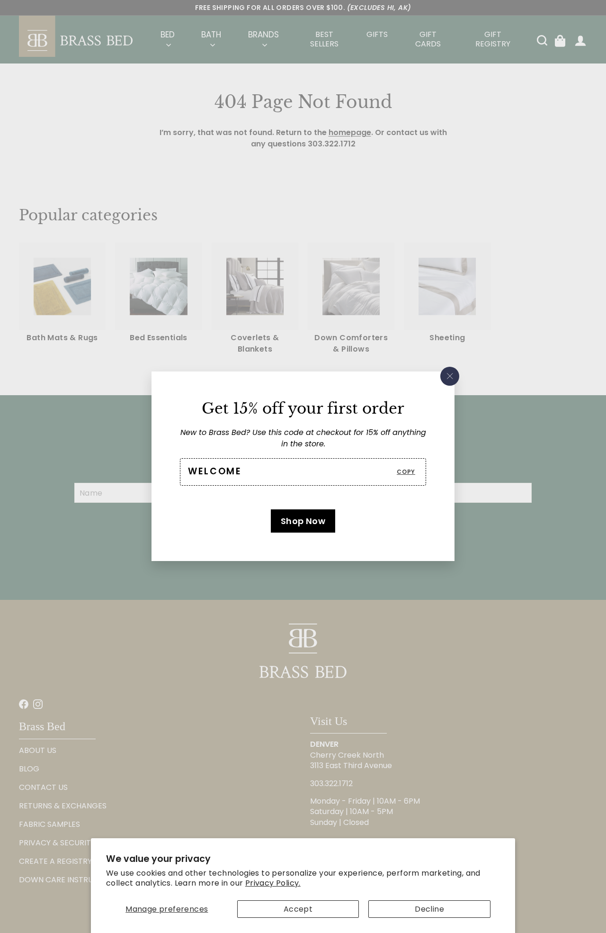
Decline (429, 909)
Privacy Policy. (273, 883)
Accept (298, 909)
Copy (406, 472)
